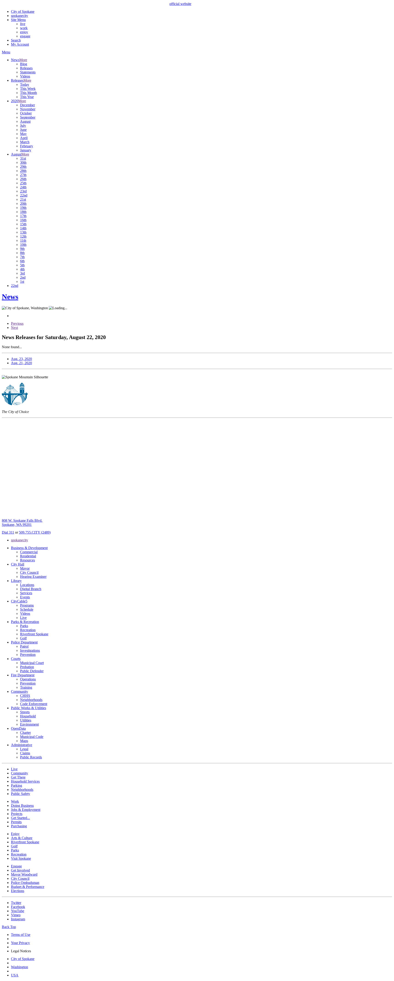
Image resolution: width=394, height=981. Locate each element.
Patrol (24, 646)
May (23, 134)
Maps (24, 741)
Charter (25, 732)
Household (28, 716)
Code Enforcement (33, 704)
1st (22, 281)
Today (24, 84)
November (27, 109)
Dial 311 (8, 532)
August (25, 121)
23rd (23, 191)
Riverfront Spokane (34, 634)
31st (23, 158)
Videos (25, 76)
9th (22, 249)
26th (23, 179)
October (26, 113)
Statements (28, 72)
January (25, 150)
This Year (27, 97)
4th (22, 269)
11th (23, 240)
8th (22, 253)
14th (23, 228)
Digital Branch (30, 589)
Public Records (31, 757)
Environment (29, 724)
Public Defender (32, 671)
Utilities (25, 720)
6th (22, 261)
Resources (27, 560)
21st (23, 199)
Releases (26, 68)
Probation (27, 667)
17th (23, 216)
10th (23, 245)
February (26, 146)
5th (22, 265)
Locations (27, 585)
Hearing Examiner (33, 577)
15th (23, 224)
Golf (23, 638)
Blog (23, 64)
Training (26, 687)
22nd (23, 195)
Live (23, 618)
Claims (25, 753)
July (23, 125)
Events (25, 597)
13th (23, 232)
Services (26, 593)
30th (23, 162)
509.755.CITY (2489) (35, 532)
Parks (24, 626)
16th (23, 220)
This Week (28, 89)
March (24, 142)
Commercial (29, 552)
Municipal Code (31, 737)
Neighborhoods (31, 700)
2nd (23, 277)
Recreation (28, 630)
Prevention (28, 655)
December (27, 105)
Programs (27, 605)
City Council (29, 572)
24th (23, 187)
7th (22, 257)
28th (23, 171)
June (23, 130)
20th (23, 203)
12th (23, 236)
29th (23, 167)
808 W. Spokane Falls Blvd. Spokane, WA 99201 (22, 523)
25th (23, 183)
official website (180, 4)
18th (23, 212)
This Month (28, 93)
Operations (28, 679)
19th (23, 208)
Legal (24, 749)
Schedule (26, 609)
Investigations (30, 650)
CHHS (25, 696)
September (27, 117)
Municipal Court (32, 663)
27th (23, 175)
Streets (25, 712)
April (24, 138)
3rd (22, 273)
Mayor (25, 568)
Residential (28, 556)
